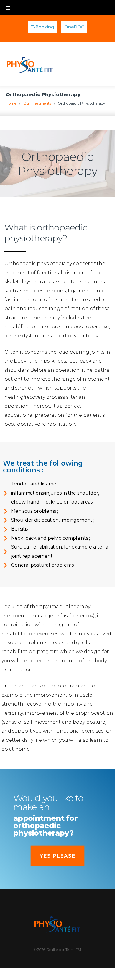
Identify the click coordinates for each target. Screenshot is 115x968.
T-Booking (42, 27)
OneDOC (74, 27)
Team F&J (73, 949)
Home (11, 103)
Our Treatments (37, 103)
